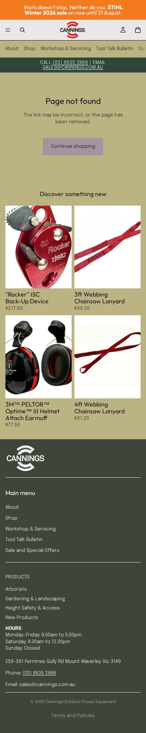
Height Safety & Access (32, 608)
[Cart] (137, 29)
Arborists (16, 589)
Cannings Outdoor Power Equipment (80, 702)
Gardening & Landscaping (35, 598)
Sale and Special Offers (32, 550)
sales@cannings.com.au (73, 67)
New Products (21, 617)
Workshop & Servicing (66, 48)
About (12, 48)
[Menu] (8, 30)
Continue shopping (73, 146)
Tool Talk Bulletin (114, 48)
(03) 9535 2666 (70, 62)
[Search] (22, 29)
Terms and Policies (73, 715)
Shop (30, 48)
